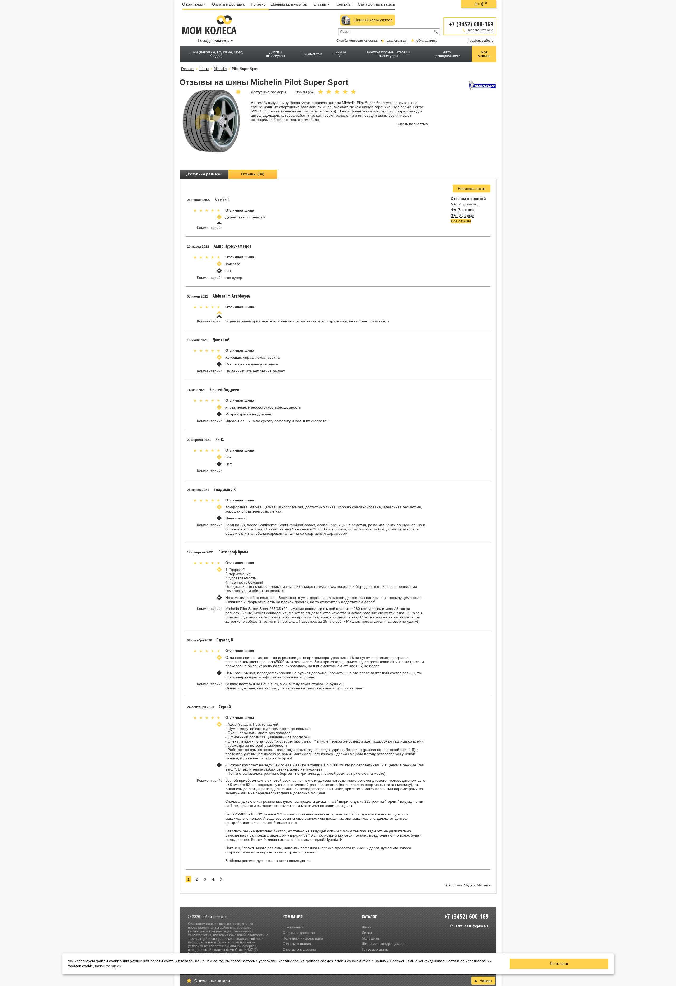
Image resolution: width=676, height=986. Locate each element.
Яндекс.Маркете (477, 885)
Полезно (258, 4)
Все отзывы (461, 221)
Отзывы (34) (252, 174)
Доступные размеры (204, 174)
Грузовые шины (375, 949)
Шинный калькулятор (288, 4)
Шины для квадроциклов (383, 944)
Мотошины (371, 938)
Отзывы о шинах (297, 944)
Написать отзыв (471, 188)
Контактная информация (469, 925)
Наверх (486, 981)
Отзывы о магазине (299, 949)
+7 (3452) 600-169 (471, 24)
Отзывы (320, 4)
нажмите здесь (108, 966)
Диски (367, 933)
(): (480, 4)
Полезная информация (303, 938)
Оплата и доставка (228, 4)
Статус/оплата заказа (376, 4)
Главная (187, 69)
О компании (192, 4)
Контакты (343, 4)
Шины (367, 927)
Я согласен (559, 964)
